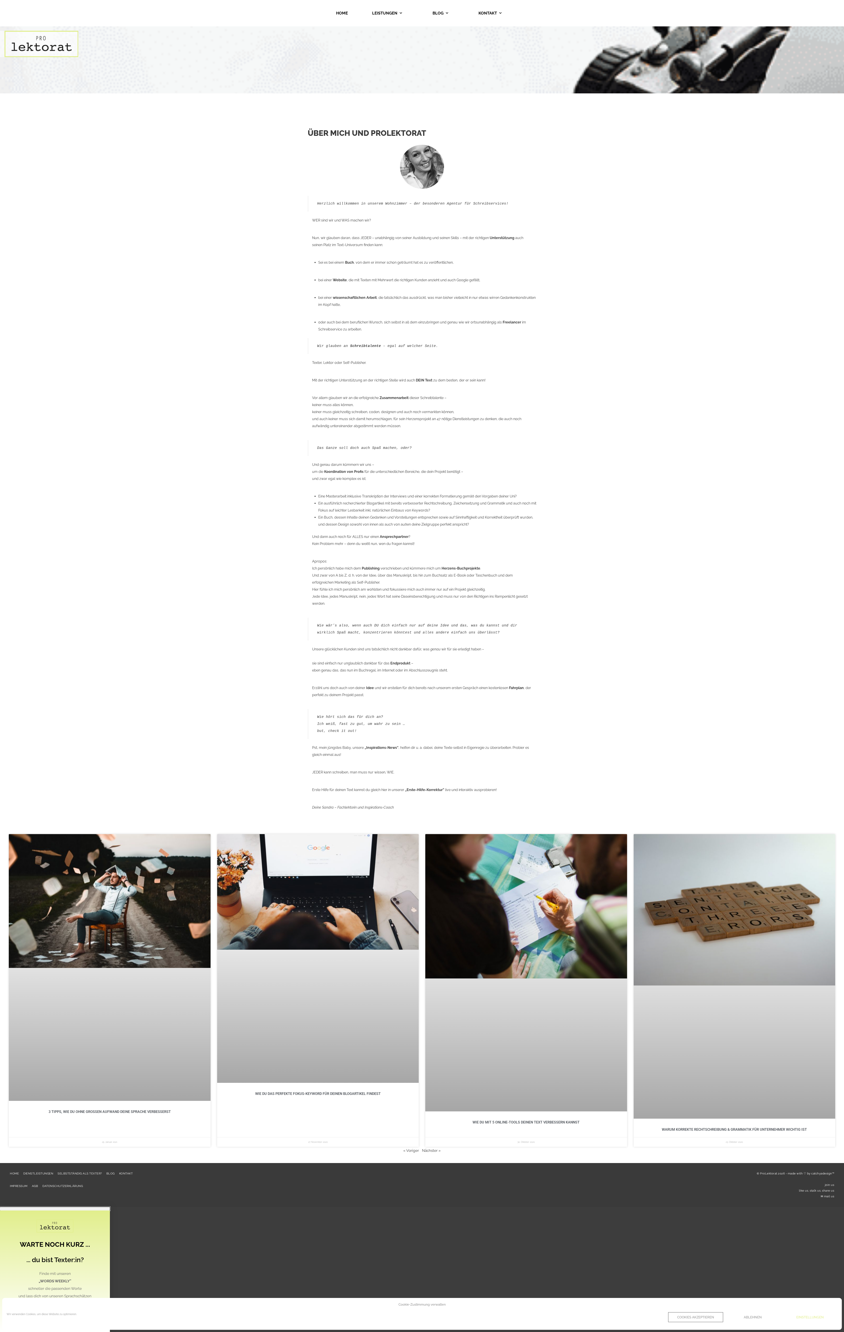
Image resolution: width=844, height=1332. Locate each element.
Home (342, 13)
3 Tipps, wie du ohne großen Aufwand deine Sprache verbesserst (110, 1112)
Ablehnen (753, 1317)
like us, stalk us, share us (816, 1190)
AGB (35, 1186)
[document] (422, 1269)
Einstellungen (810, 1317)
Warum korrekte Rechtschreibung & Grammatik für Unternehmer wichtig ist (734, 1129)
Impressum (18, 1186)
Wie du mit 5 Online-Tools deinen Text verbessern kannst (526, 1122)
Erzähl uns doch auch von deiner (343, 688)
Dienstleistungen (38, 1173)
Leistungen (384, 13)
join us (829, 1185)
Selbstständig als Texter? (80, 1173)
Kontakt (487, 13)
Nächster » (431, 1150)
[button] (55, 1208)
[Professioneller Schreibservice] (39, 44)
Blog (438, 13)
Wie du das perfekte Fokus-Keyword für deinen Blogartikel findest (318, 1094)
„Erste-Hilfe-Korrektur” (424, 790)
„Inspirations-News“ (381, 748)
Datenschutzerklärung (62, 1186)
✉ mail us (827, 1196)
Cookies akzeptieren (695, 1317)
